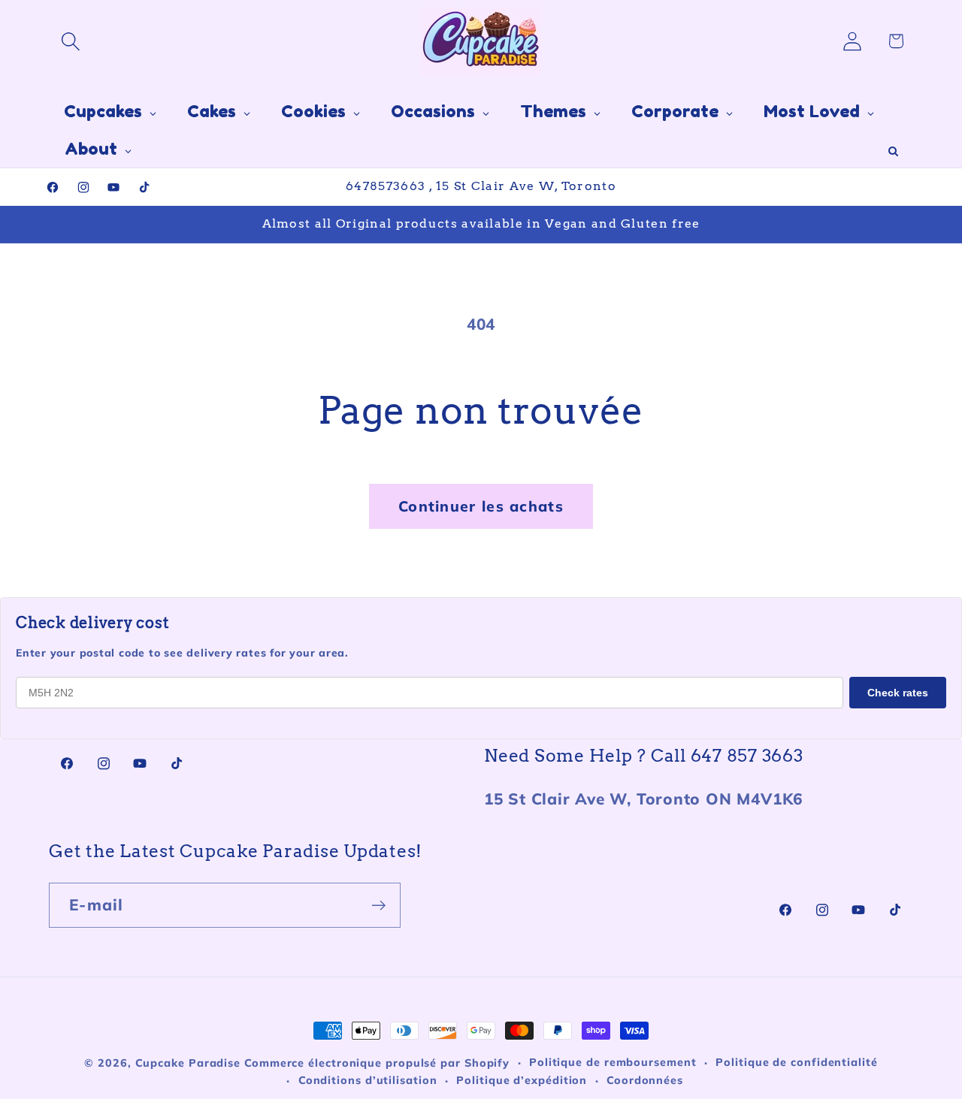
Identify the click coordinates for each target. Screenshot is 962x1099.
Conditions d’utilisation (367, 1080)
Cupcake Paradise (188, 1063)
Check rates (897, 693)
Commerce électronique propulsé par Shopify (377, 1063)
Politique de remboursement (613, 1062)
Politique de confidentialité (796, 1062)
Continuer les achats (481, 506)
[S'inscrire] (378, 905)
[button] (70, 41)
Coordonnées (645, 1080)
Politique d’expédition (521, 1080)
